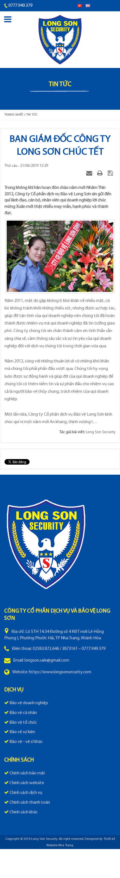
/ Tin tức (30, 114)
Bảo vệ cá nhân (23, 713)
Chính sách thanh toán (29, 802)
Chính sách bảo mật (27, 773)
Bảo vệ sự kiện (22, 732)
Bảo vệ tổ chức (23, 722)
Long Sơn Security (44, 839)
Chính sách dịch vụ (25, 793)
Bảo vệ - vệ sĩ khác (26, 742)
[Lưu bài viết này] (111, 173)
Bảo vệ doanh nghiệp (28, 703)
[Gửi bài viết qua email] (89, 173)
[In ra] (100, 173)
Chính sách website (26, 783)
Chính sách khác (23, 812)
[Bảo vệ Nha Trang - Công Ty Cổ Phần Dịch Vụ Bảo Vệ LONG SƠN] (60, 40)
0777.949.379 (20, 5)
